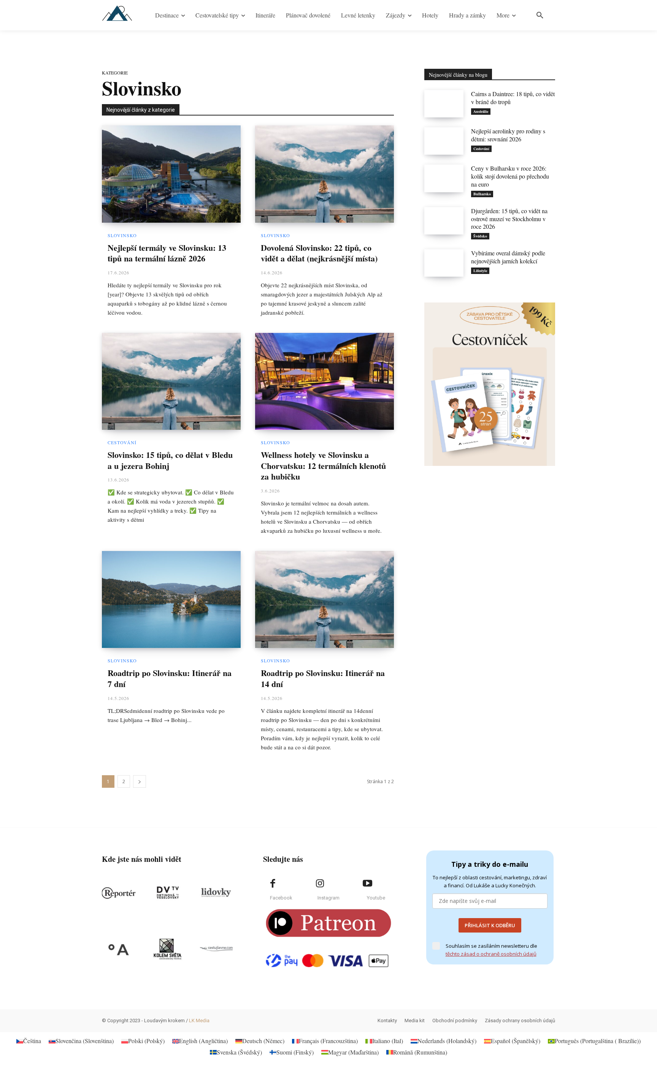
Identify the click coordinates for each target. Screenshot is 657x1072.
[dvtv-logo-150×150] (167, 893)
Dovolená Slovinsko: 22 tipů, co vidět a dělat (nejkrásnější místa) (319, 253)
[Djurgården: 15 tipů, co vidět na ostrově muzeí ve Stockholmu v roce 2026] (443, 220)
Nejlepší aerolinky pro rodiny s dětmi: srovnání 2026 (508, 135)
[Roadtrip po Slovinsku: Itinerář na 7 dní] (171, 599)
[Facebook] (272, 883)
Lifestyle (480, 270)
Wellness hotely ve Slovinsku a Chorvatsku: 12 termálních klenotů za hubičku (323, 465)
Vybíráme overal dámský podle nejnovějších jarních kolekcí (508, 257)
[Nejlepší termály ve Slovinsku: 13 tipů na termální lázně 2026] (171, 174)
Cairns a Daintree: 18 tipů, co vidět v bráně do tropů (513, 98)
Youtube (376, 898)
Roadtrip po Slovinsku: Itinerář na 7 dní (170, 678)
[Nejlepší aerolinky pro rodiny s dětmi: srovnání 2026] (443, 141)
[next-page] (139, 781)
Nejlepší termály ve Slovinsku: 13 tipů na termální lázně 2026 (167, 253)
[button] (540, 15)
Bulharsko (482, 193)
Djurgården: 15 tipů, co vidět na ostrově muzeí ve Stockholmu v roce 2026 (509, 219)
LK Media (199, 1020)
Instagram (328, 898)
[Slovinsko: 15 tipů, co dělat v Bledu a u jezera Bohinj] (171, 381)
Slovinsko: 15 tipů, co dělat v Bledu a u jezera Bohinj (170, 460)
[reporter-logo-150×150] (118, 893)
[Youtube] (367, 883)
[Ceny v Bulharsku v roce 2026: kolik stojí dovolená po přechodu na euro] (443, 178)
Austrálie (480, 111)
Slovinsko (122, 235)
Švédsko (480, 236)
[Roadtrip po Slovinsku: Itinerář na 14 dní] (324, 599)
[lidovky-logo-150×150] (216, 893)
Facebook (281, 898)
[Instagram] (320, 883)
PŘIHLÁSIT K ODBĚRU (490, 925)
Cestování (122, 442)
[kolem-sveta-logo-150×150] (167, 949)
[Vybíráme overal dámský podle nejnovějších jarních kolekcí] (443, 263)
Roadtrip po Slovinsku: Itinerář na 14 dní (323, 678)
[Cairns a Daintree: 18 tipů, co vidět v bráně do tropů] (443, 103)
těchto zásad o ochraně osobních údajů (491, 953)
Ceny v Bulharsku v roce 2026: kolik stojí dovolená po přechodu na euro (510, 176)
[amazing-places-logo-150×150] (118, 949)
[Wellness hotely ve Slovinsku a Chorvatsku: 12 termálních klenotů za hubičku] (324, 381)
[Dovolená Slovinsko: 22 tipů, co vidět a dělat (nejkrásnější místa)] (324, 174)
